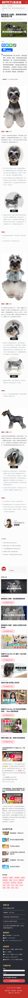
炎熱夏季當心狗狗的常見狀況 (11, 917)
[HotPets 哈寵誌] (11, 2)
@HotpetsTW (14, 957)
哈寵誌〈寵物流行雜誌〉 (17, 949)
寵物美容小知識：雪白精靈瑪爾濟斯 (13, 598)
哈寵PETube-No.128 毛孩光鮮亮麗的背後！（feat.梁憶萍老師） (13, 710)
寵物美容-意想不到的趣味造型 (10, 551)
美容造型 (10, 6)
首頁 (3, 6)
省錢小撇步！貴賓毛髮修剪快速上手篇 (12, 554)
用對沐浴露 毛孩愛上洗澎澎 (10, 543)
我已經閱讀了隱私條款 (11, 977)
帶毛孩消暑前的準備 (8, 908)
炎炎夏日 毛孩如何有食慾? (10, 921)
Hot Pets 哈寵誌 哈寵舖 (16, 959)
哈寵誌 (9, 952)
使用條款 (13, 990)
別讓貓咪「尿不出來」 (9, 912)
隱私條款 (19, 990)
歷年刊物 (17, 993)
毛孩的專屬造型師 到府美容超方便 (11, 548)
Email (4, 973)
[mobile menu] (26, 2)
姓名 (4, 968)
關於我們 (7, 990)
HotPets (7, 19)
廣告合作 (11, 993)
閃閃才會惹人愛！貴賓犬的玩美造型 (12, 545)
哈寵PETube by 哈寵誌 (16, 954)
